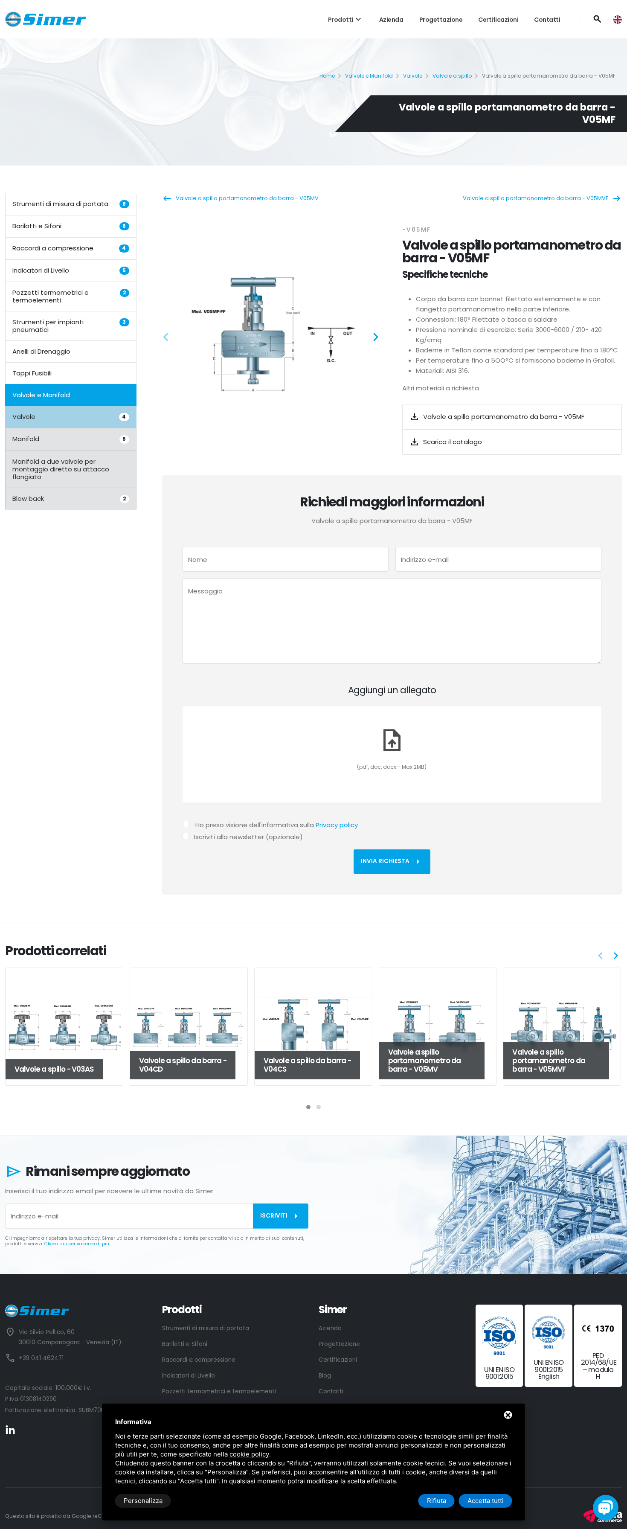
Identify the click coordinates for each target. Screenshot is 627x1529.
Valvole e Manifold (369, 75)
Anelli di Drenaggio (41, 351)
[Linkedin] (10, 1430)
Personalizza (143, 1501)
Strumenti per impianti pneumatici (69, 325)
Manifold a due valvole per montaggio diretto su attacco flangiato (60, 468)
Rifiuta (436, 1501)
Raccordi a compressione (69, 248)
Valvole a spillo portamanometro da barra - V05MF (496, 417)
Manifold (69, 438)
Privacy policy (337, 824)
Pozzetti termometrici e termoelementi (69, 296)
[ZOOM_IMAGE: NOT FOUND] (271, 334)
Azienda (391, 19)
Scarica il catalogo (445, 442)
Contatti (547, 19)
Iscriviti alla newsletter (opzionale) (248, 836)
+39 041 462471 (41, 1358)
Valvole (412, 75)
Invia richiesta (392, 862)
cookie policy (249, 1454)
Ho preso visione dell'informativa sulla (276, 824)
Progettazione (441, 19)
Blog (325, 1376)
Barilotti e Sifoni (69, 225)
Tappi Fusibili (32, 373)
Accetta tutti (485, 1501)
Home (327, 75)
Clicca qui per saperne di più (76, 1244)
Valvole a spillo (452, 75)
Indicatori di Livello (69, 270)
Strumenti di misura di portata (69, 203)
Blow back (69, 498)
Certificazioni (498, 19)
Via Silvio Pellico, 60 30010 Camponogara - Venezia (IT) (70, 1337)
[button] (168, 338)
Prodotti (345, 20)
